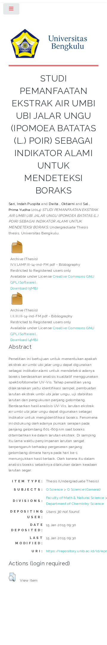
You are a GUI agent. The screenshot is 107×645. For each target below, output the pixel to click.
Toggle (11, 10)
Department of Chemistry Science (75, 504)
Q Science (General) (84, 489)
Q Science (54, 489)
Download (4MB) (24, 340)
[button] (12, 577)
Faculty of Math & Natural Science (75, 498)
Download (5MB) (24, 288)
